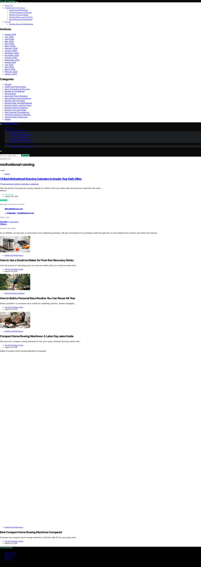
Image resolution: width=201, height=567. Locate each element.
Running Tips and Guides (18, 15)
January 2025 (11, 74)
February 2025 (11, 71)
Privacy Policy (11, 555)
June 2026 (9, 39)
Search (26, 155)
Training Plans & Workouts (16, 117)
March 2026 (10, 46)
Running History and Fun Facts (21, 17)
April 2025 (9, 67)
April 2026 (9, 44)
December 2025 (12, 53)
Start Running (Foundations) (17, 112)
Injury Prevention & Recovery (17, 89)
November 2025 (12, 55)
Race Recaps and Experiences (20, 19)
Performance (10, 94)
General (8, 84)
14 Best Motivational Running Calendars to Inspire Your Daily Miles (41, 178)
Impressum (9, 557)
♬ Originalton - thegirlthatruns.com (19, 213)
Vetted (8, 22)
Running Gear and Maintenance (21, 24)
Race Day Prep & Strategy (16, 96)
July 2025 (9, 65)
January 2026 (11, 51)
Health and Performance (18, 10)
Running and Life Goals (15, 8)
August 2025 (10, 62)
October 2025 (11, 58)
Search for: (4, 153)
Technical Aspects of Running (20, 12)
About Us (9, 5)
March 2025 (10, 69)
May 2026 (9, 41)
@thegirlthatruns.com (14, 209)
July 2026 (9, 37)
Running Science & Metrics (16, 108)
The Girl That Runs (7, 1)
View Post (3, 200)
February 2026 (11, 48)
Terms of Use (10, 552)
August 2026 (10, 34)
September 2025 (12, 60)
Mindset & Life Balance (15, 91)
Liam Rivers (9, 194)
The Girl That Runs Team (14, 269)
